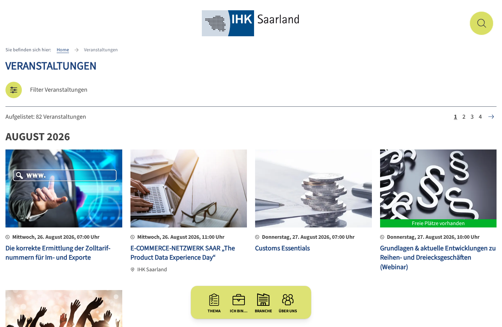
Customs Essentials (282, 248)
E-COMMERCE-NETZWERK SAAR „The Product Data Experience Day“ (182, 253)
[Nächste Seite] (491, 116)
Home (63, 50)
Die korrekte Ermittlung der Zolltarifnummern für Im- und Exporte (57, 253)
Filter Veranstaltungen (58, 90)
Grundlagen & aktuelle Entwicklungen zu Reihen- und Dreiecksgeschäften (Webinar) (438, 258)
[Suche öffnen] (481, 23)
